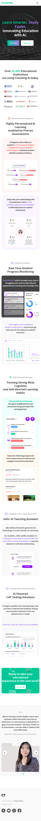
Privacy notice (18, 801)
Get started (20, 687)
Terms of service (7, 801)
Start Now (13, 43)
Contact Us (27, 43)
